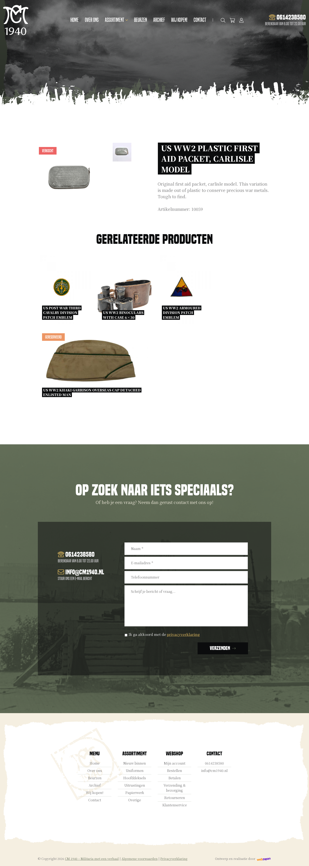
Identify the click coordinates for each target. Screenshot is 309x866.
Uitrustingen (134, 785)
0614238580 (214, 763)
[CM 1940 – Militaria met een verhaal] (15, 20)
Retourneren (174, 797)
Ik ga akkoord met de (164, 634)
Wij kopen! (179, 20)
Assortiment (114, 20)
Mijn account (174, 763)
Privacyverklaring (174, 859)
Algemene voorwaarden (139, 859)
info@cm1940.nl (214, 770)
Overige (134, 800)
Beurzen (140, 20)
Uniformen (135, 770)
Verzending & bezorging (175, 788)
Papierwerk (134, 792)
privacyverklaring (183, 634)
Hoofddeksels (134, 777)
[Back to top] (301, 858)
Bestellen (174, 770)
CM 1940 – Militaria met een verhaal (92, 859)
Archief (159, 20)
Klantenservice (174, 805)
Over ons (92, 20)
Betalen (174, 777)
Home (74, 20)
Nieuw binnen (134, 763)
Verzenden (220, 648)
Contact (200, 20)
